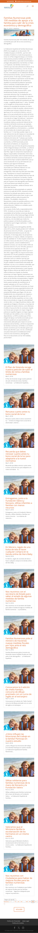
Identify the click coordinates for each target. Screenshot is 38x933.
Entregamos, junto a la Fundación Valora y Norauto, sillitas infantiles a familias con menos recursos (19, 503)
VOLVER (19, 909)
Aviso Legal (25, 921)
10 (15, 902)
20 (18, 902)
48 (27, 902)
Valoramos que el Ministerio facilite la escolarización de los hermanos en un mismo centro (17, 831)
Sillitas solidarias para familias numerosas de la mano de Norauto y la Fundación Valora (18, 784)
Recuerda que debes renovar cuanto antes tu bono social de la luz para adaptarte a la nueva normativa (18, 456)
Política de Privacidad (13, 921)
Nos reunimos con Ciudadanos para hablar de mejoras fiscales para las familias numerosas (19, 879)
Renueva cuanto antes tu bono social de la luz (18, 412)
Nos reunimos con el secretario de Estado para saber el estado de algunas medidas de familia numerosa (19, 596)
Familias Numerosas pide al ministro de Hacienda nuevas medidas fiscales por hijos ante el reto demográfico (19, 643)
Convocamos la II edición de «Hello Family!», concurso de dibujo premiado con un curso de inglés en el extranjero (18, 692)
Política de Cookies (18, 923)
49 (30, 902)
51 (36, 902)
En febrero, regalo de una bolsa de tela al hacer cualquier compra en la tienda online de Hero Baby (19, 550)
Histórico (16, 28)
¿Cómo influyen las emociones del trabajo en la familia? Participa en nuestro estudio (18, 737)
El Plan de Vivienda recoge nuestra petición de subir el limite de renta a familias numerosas (19, 371)
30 (21, 902)
